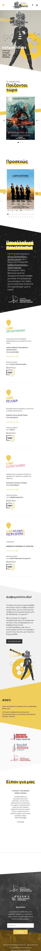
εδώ (25, 816)
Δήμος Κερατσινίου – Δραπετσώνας (17, 258)
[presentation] (4, 120)
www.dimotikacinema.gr (9, 714)
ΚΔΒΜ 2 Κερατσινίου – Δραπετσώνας (18, 266)
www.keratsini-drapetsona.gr (26, 714)
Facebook (5, 716)
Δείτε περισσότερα (14, 641)
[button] (18, 142)
